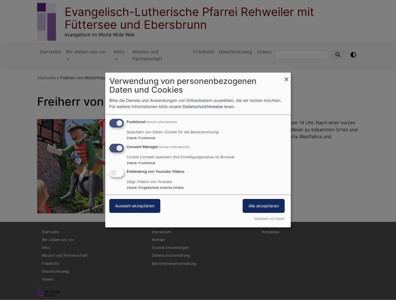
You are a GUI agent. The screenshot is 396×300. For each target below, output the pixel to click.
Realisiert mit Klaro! (269, 219)
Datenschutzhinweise (203, 106)
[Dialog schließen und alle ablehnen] (286, 76)
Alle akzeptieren (263, 206)
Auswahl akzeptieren (135, 206)
